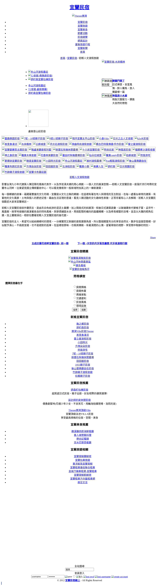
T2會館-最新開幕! (38, 89)
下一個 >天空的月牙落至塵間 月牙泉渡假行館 (102, 243)
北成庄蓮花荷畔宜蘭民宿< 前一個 (50, 243)
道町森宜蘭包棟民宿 (39, 93)
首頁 (62, 58)
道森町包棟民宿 (79, 389)
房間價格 (81, 287)
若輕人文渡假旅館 (79, 177)
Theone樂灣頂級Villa (79, 410)
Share (153, 237)
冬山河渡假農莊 (37, 85)
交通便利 (81, 298)
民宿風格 (81, 302)
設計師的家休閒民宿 (79, 400)
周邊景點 (81, 294)
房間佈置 (81, 291)
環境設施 (81, 305)
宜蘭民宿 (79, 7)
